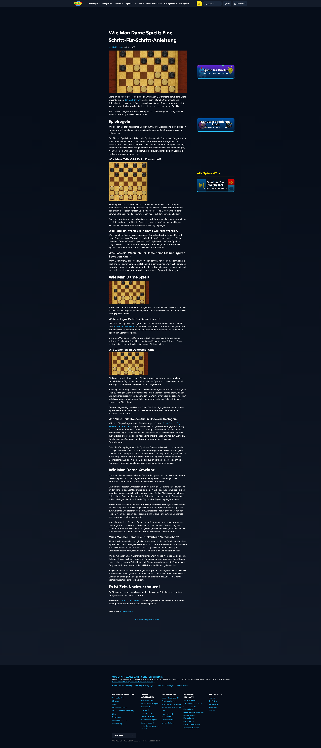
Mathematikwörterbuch (171, 708)
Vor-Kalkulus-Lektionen (171, 704)
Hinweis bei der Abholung (122, 686)
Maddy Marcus (115, 47)
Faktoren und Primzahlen (167, 715)
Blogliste (148, 619)
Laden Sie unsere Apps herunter (149, 727)
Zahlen (117, 3)
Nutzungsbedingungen (144, 686)
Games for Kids (118, 698)
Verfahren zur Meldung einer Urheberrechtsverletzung (133, 682)
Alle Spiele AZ (207, 173)
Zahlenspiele (146, 707)
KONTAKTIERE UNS (119, 720)
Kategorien (169, 3)
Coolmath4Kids (189, 700)
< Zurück (139, 619)
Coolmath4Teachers (191, 724)
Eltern (114, 704)
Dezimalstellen (168, 720)
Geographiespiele (147, 723)
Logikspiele (145, 710)
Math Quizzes (188, 721)
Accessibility (117, 724)
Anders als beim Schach (124, 326)
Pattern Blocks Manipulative (189, 717)
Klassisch (138, 3)
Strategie (93, 3)
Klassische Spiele (147, 716)
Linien (164, 711)
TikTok (212, 698)
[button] (199, 3)
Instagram (213, 704)
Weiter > (157, 619)
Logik (127, 3)
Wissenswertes (153, 3)
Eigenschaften (168, 723)
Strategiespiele (147, 700)
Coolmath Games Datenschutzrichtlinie (137, 677)
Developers (116, 717)
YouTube (212, 711)
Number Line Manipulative (193, 712)
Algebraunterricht (169, 701)
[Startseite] (78, 3)
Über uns (115, 701)
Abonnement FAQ (119, 708)
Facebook (213, 708)
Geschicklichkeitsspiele (150, 704)
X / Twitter (213, 701)
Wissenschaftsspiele (149, 720)
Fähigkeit (106, 3)
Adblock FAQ (182, 686)
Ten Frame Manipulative (192, 704)
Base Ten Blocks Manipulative (189, 708)
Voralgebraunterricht (170, 698)
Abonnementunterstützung (123, 711)
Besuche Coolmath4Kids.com (215, 73)
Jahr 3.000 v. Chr (133, 100)
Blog (114, 714)
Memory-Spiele (147, 713)
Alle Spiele (184, 3)
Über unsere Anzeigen (165, 686)
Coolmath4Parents (191, 728)
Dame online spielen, (129, 600)
